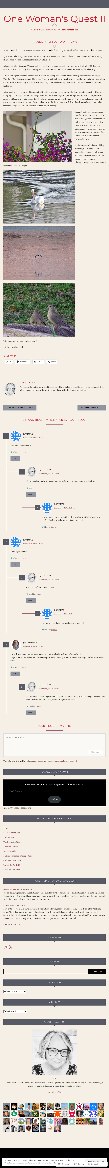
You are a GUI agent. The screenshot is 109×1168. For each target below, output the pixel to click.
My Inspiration (10, 851)
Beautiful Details (10, 846)
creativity (59, 50)
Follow (54, 799)
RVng (80, 50)
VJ (7, 50)
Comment (95, 752)
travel (44, 50)
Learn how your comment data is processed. (57, 761)
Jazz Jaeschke (30, 643)
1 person (23, 452)
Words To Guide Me (12, 865)
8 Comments (97, 50)
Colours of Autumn (11, 833)
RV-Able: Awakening (90, 408)
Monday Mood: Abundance (17, 890)
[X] (10, 947)
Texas (85, 50)
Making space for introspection (17, 856)
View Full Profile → (54, 1092)
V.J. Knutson (45, 470)
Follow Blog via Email (54, 772)
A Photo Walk (9, 837)
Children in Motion (12, 860)
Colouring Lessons (14, 906)
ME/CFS (16, 50)
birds (53, 50)
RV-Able (29, 50)
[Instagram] (5, 947)
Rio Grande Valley (71, 50)
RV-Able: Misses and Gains (21, 408)
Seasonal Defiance (11, 869)
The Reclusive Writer (12, 842)
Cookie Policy (53, 1163)
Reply (15, 458)
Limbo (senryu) (11, 925)
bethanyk (28, 434)
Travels (6, 828)
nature (22, 50)
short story (37, 50)
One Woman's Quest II (55, 18)
